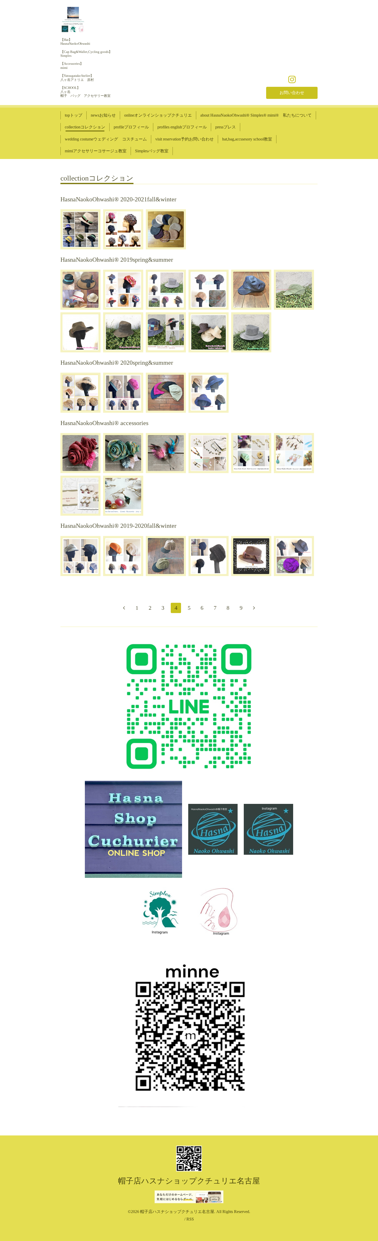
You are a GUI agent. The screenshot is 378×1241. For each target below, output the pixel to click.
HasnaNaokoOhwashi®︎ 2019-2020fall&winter (118, 525)
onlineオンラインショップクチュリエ (158, 115)
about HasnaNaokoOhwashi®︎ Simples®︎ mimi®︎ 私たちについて (256, 115)
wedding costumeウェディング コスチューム (106, 139)
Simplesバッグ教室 (151, 151)
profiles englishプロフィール (182, 127)
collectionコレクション (85, 127)
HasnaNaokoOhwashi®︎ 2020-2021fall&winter (118, 199)
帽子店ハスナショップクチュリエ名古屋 (189, 1181)
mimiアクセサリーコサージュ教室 (96, 151)
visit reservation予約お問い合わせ (184, 139)
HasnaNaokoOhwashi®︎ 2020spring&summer (116, 362)
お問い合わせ (292, 92)
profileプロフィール (131, 127)
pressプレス (225, 127)
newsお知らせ (103, 115)
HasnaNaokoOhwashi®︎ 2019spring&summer (116, 259)
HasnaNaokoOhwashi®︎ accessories (104, 423)
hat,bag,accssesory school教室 (247, 139)
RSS (190, 1219)
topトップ (73, 115)
